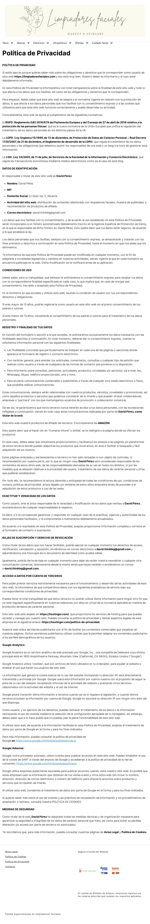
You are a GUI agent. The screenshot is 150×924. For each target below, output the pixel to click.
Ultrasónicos (60, 42)
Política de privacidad (17, 861)
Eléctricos (38, 42)
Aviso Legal (11, 851)
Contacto (10, 866)
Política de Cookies (15, 856)
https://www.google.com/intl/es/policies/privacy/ (46, 740)
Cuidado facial (100, 42)
